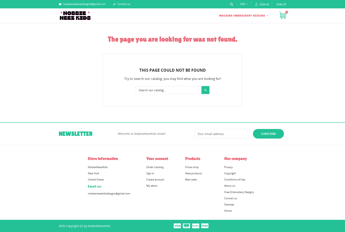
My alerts (151, 185)
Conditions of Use (234, 179)
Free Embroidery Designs (239, 192)
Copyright (230, 173)
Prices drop (192, 167)
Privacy (228, 167)
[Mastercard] (186, 225)
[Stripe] (204, 225)
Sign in (150, 173)
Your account (157, 158)
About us (229, 185)
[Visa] (177, 225)
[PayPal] (195, 225)
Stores (228, 210)
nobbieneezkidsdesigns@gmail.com (82, 4)
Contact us (121, 4)
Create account (155, 179)
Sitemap (229, 204)
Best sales (191, 179)
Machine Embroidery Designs (242, 15)
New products (193, 173)
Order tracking (155, 167)
